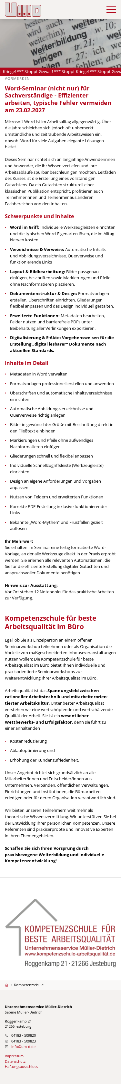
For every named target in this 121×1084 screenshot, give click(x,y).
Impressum (14, 1055)
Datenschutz (15, 1061)
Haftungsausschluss (21, 1066)
